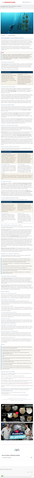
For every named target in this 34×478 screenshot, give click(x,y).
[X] (16, 450)
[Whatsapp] (14, 450)
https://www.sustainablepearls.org (5, 393)
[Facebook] (15, 450)
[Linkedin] (17, 450)
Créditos (32, 472)
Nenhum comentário (11, 35)
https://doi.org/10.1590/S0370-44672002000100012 (20, 383)
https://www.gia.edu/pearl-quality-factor (23, 394)
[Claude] (18, 450)
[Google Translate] (19, 450)
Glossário (28, 472)
